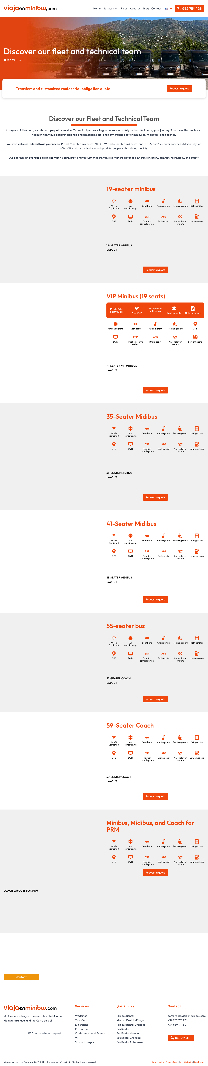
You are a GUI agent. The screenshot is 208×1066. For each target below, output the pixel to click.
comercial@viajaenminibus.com (187, 1016)
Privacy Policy (172, 1062)
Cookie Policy (186, 1062)
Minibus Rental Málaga (130, 1020)
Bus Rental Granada (128, 1037)
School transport (85, 1042)
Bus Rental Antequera (129, 1042)
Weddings (81, 1016)
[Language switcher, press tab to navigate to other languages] (168, 8)
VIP (77, 1037)
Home (97, 8)
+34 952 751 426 (177, 1020)
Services (108, 8)
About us (135, 8)
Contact (156, 8)
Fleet (124, 8)
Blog (146, 8)
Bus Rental (122, 1029)
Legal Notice (158, 1062)
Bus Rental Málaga (127, 1033)
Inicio (10, 59)
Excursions (81, 1024)
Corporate (81, 1029)
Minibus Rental (125, 1016)
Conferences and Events (90, 1033)
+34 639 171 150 (177, 1024)
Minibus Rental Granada (130, 1024)
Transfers (81, 1020)
